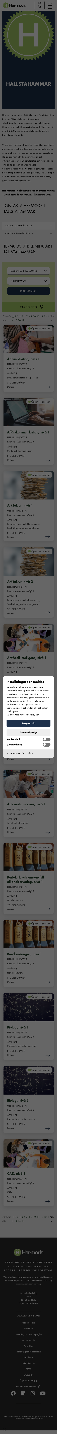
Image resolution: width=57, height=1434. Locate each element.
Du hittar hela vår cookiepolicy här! (23, 714)
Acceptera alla (28, 723)
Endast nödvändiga (28, 732)
